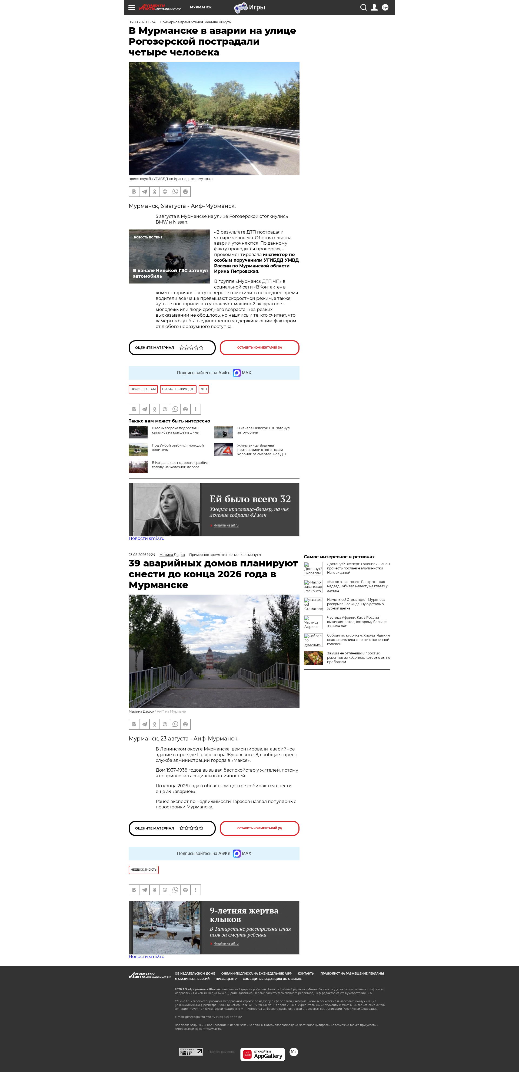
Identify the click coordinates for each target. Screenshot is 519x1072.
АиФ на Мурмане (171, 711)
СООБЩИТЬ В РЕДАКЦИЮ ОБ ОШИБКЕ (272, 979)
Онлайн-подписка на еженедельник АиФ (256, 973)
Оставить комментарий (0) (259, 347)
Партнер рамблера (221, 1051)
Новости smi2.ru (147, 538)
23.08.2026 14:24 (142, 555)
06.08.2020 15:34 (142, 22)
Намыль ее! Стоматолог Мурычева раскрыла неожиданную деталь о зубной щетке (356, 604)
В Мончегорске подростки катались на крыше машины (175, 430)
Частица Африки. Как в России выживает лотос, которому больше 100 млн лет (357, 621)
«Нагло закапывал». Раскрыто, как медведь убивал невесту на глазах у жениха (357, 586)
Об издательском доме (195, 973)
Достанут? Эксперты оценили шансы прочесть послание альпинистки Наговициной (358, 568)
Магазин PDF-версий (192, 979)
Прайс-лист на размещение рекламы (352, 973)
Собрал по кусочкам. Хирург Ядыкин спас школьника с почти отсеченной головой (358, 639)
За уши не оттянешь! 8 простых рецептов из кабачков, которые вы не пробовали (358, 657)
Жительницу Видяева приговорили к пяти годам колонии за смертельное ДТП (262, 449)
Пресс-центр (226, 979)
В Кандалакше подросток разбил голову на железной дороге (180, 465)
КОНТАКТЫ (306, 973)
